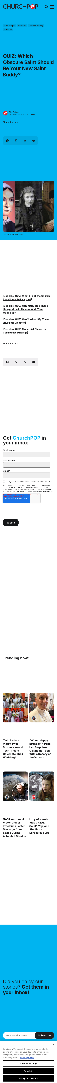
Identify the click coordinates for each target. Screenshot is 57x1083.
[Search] (46, 6)
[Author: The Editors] (5, 113)
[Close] (53, 1044)
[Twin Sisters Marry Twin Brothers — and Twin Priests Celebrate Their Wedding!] (15, 707)
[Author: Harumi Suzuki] (7, 718)
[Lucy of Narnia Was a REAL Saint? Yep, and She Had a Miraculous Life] (41, 786)
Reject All (28, 1071)
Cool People (9, 25)
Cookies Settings (28, 1063)
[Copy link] (33, 140)
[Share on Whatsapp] (16, 140)
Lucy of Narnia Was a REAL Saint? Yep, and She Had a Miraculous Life (39, 826)
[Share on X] (24, 140)
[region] (28, 1062)
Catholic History (36, 25)
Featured (22, 25)
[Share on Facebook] (7, 140)
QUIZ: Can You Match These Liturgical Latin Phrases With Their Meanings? (25, 309)
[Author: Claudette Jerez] (33, 718)
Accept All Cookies (28, 1078)
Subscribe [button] (44, 1035)
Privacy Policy (47, 491)
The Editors (14, 112)
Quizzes (8, 29)
